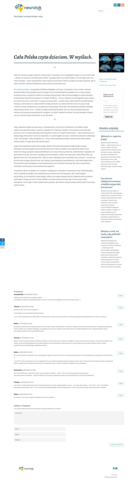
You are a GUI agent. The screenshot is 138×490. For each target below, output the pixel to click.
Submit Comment (117, 445)
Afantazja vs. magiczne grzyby (111, 138)
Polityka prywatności (110, 477)
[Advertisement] (69, 36)
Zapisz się (108, 117)
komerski (17, 370)
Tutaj (15, 317)
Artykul (101, 79)
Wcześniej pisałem (21, 90)
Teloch (16, 307)
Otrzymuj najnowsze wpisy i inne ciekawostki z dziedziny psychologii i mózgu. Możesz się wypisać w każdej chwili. (110, 109)
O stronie (114, 475)
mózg (106, 85)
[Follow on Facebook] (118, 4)
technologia (112, 85)
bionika (101, 85)
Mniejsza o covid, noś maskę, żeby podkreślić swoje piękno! (110, 234)
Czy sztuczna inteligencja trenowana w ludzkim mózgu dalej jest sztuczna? (111, 183)
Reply (121, 295)
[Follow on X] (115, 4)
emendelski (18, 294)
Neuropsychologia (110, 79)
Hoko (16, 324)
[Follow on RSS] (122, 4)
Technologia (103, 81)
